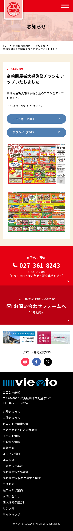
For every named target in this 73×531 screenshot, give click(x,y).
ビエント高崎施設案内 (17, 423)
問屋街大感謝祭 (22, 45)
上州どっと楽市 (13, 466)
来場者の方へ (11, 411)
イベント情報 (11, 436)
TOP (5, 45)
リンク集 (8, 508)
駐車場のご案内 (13, 490)
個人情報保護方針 (14, 502)
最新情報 (8, 448)
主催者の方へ (11, 417)
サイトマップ (11, 514)
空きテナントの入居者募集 (20, 430)
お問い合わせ (11, 496)
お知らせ (40, 45)
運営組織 (8, 460)
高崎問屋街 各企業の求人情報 (22, 478)
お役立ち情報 (11, 442)
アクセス (8, 484)
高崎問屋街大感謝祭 (16, 472)
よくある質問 (11, 454)
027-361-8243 (19, 403)
